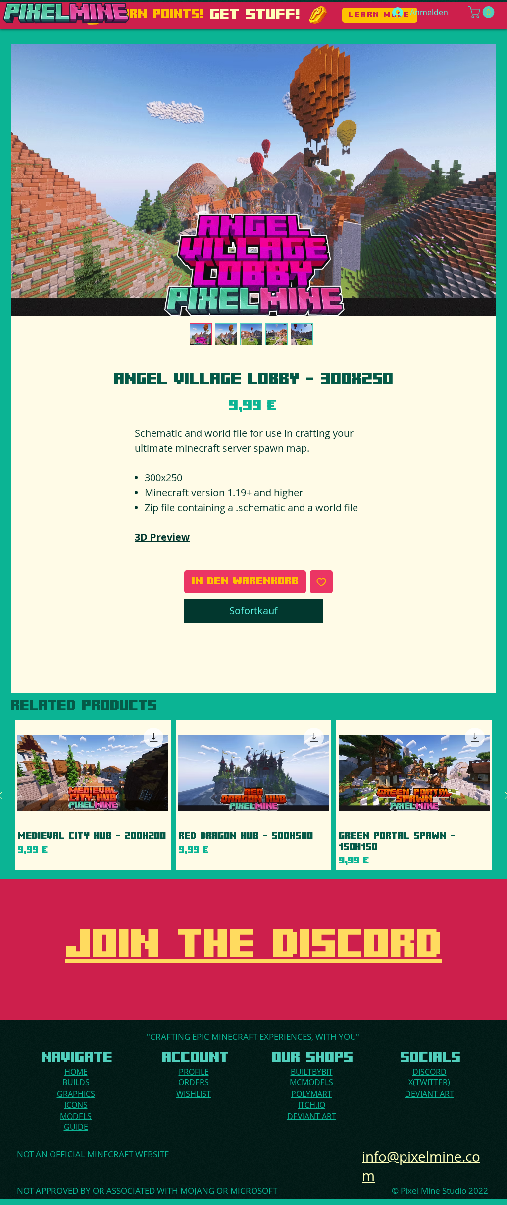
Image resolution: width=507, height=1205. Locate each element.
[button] (482, 12)
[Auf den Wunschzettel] (321, 581)
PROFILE (194, 1071)
